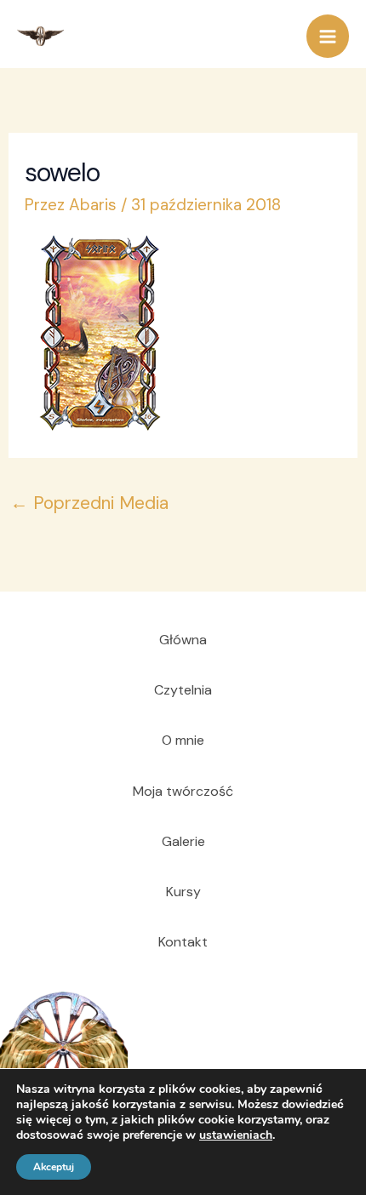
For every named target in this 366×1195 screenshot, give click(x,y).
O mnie (183, 740)
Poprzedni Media (89, 503)
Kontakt (183, 942)
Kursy (183, 892)
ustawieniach (235, 1135)
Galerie (183, 841)
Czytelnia (183, 690)
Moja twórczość (183, 791)
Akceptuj (53, 1167)
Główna (183, 640)
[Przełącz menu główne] (328, 36)
